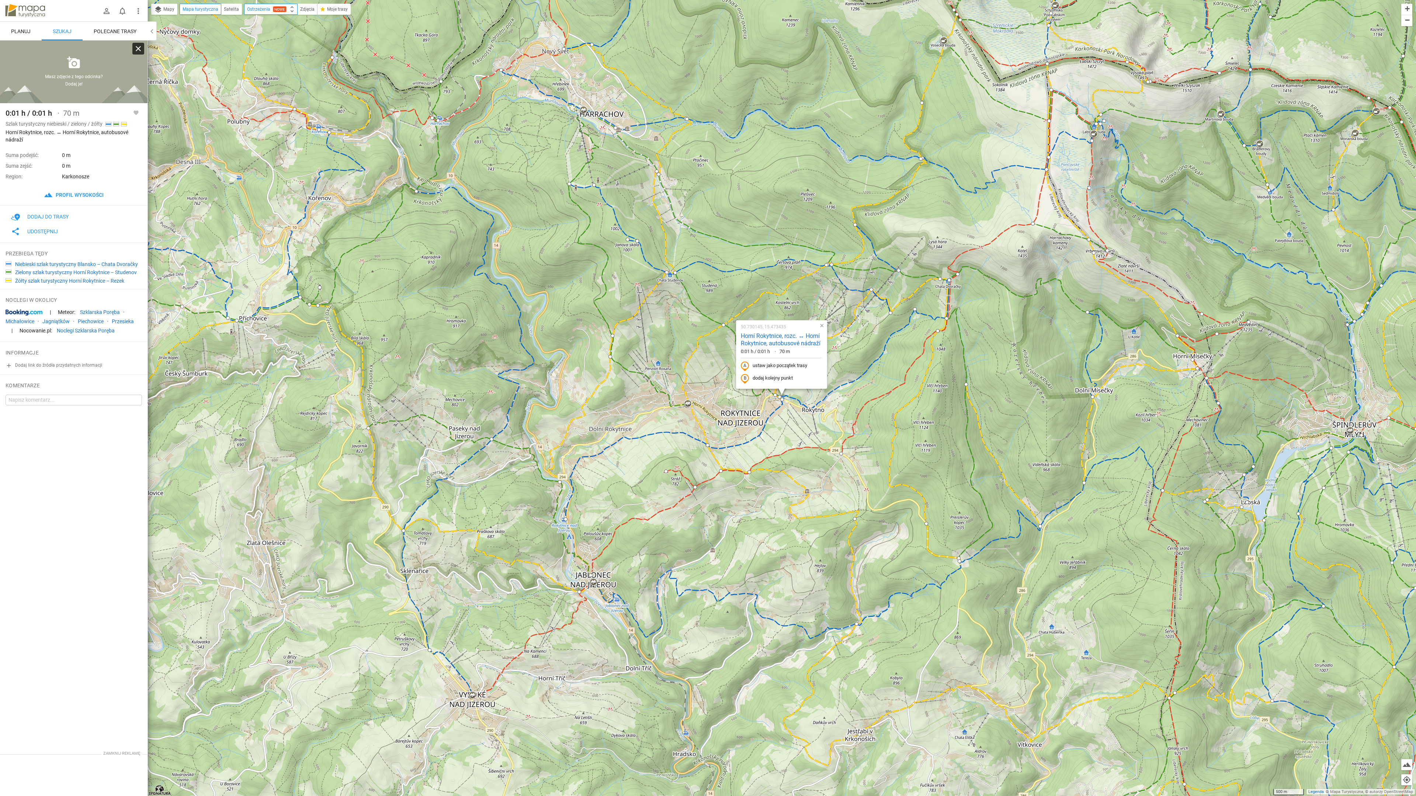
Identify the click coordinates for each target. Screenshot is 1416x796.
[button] (368, 428)
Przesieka (123, 321)
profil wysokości (79, 195)
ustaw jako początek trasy (780, 365)
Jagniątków (56, 321)
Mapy (168, 9)
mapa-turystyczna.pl (25, 10)
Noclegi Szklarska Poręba (86, 331)
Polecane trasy (115, 31)
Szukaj (62, 31)
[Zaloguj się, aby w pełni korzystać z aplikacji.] (136, 112)
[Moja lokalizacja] (1406, 779)
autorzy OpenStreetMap (1391, 791)
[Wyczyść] (138, 49)
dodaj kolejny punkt (773, 378)
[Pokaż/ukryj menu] (138, 11)
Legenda (1316, 791)
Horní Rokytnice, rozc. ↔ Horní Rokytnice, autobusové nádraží (780, 339)
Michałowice (20, 321)
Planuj (21, 31)
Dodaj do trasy (48, 217)
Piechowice (91, 321)
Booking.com (24, 312)
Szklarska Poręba (100, 312)
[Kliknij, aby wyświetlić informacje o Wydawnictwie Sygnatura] (160, 790)
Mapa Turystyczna (1346, 791)
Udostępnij (42, 231)
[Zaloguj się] (106, 11)
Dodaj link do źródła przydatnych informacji (58, 365)
